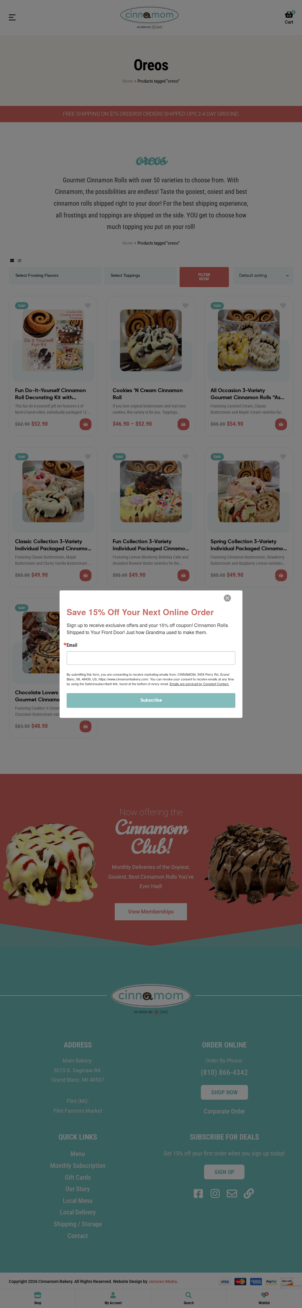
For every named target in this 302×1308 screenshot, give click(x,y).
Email (72, 645)
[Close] (227, 598)
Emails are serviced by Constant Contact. (199, 683)
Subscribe (151, 700)
